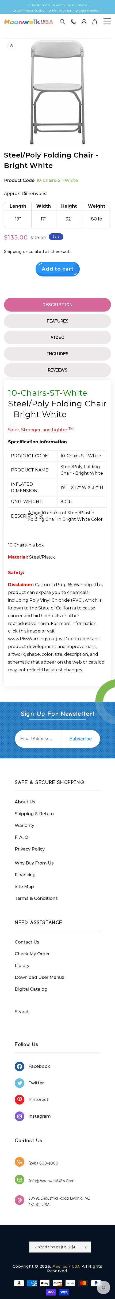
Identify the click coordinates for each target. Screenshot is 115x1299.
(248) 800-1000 (43, 1163)
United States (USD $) (55, 1247)
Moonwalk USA (65, 1266)
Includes (57, 354)
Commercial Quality (30, 10)
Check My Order (32, 953)
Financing (25, 874)
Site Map (24, 886)
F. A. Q (21, 837)
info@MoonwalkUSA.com (51, 1180)
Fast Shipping (61, 10)
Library (22, 965)
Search (22, 1011)
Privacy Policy (30, 849)
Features (57, 321)
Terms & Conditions (36, 898)
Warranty (24, 825)
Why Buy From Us (34, 863)
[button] (63, 22)
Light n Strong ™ (90, 10)
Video (57, 337)
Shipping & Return (34, 813)
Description (57, 305)
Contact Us (27, 942)
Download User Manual (40, 977)
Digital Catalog (31, 989)
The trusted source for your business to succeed (57, 5)
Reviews (57, 370)
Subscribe (81, 739)
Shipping (13, 251)
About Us (25, 801)
